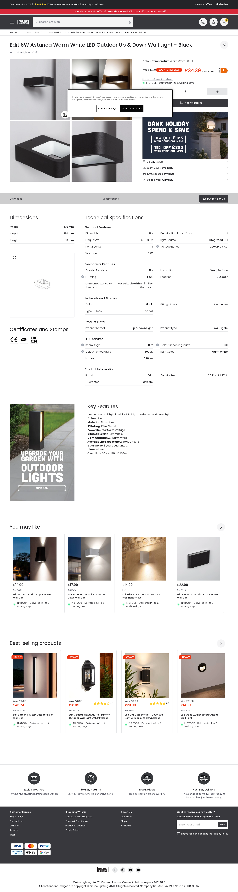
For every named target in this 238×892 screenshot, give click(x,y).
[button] (223, 70)
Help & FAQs (16, 816)
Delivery (14, 825)
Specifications (111, 198)
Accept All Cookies (132, 108)
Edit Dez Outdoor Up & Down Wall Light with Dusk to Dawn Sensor (144, 716)
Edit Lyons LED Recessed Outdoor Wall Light (200, 716)
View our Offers (203, 4)
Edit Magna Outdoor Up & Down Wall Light (32, 596)
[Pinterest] (130, 870)
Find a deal (222, 4)
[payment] (36, 846)
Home (13, 32)
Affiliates (126, 825)
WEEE (12, 834)
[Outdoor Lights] (42, 452)
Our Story (126, 816)
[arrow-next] (221, 527)
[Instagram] (123, 870)
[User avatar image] (214, 22)
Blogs (124, 821)
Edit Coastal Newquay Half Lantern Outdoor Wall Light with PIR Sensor (89, 716)
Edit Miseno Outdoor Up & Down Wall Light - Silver (141, 596)
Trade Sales (72, 830)
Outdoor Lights (30, 32)
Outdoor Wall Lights (55, 32)
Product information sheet (157, 79)
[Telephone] (203, 22)
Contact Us (16, 821)
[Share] (224, 45)
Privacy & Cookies (75, 825)
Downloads (16, 198)
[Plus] (217, 91)
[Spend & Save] (185, 135)
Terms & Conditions (76, 821)
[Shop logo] (23, 22)
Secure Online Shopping (78, 816)
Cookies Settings (107, 108)
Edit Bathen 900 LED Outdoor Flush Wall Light (33, 716)
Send (222, 824)
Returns (14, 830)
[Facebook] (115, 870)
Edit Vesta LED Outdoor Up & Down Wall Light (197, 596)
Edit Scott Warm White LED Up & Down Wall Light (86, 596)
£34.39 (216, 198)
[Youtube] (138, 870)
